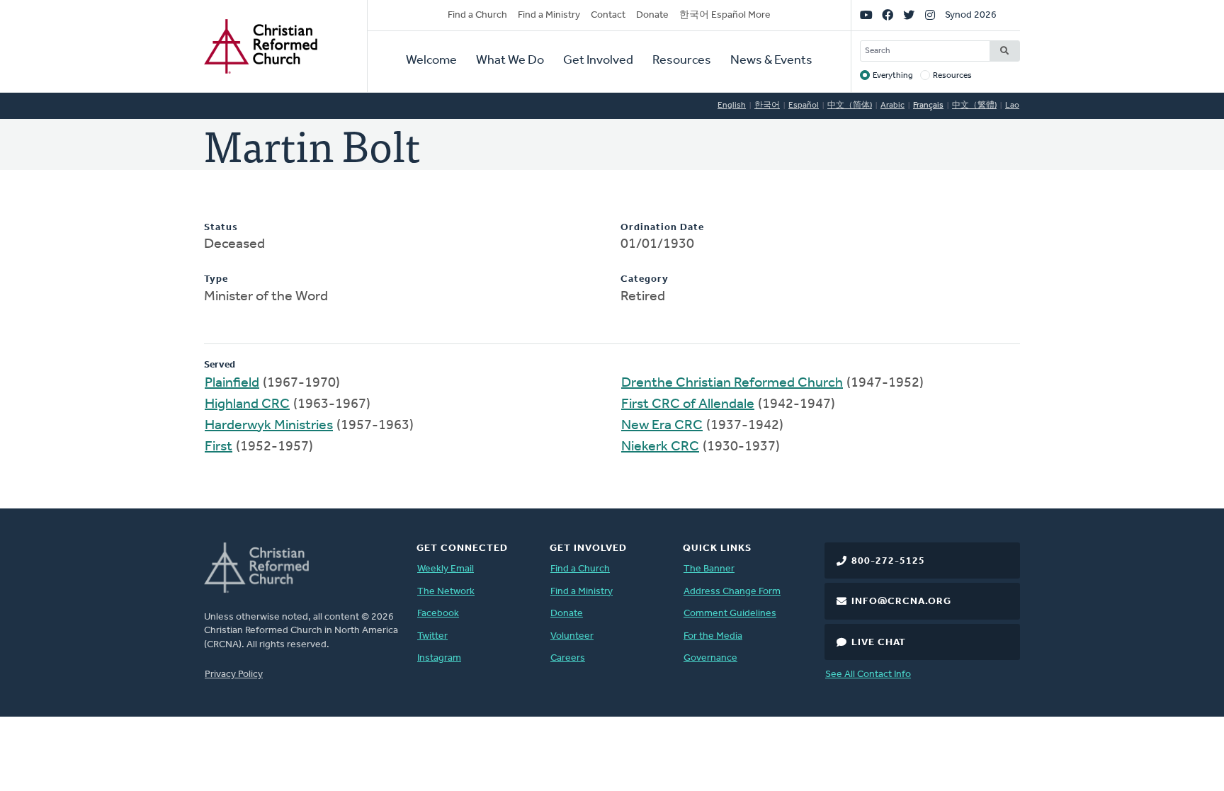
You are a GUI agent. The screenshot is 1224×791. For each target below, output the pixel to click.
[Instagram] (930, 15)
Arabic (892, 105)
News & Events (771, 61)
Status (221, 227)
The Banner (709, 569)
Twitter (432, 636)
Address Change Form (732, 591)
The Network (446, 591)
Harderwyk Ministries (269, 426)
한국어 (767, 105)
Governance (710, 658)
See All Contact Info (868, 674)
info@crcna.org (901, 601)
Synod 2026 (971, 15)
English (732, 105)
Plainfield (232, 383)
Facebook (438, 613)
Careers (567, 658)
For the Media (713, 636)
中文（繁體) (974, 105)
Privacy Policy (234, 674)
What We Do (510, 61)
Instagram (439, 658)
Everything (893, 76)
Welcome (431, 61)
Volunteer (572, 636)
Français (928, 105)
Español (803, 105)
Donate (652, 15)
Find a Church (477, 15)
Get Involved (598, 61)
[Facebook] (887, 15)
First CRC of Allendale (687, 404)
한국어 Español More (725, 15)
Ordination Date (662, 227)
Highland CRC (247, 404)
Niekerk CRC (660, 447)
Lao (1012, 105)
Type (216, 279)
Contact (608, 15)
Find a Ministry (549, 15)
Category (644, 279)
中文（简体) (849, 105)
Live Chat (878, 642)
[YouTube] (866, 15)
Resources (681, 61)
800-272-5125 (888, 561)
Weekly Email (445, 569)
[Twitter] (908, 15)
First (218, 447)
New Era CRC (662, 426)
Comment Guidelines (730, 613)
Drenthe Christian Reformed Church (732, 383)
